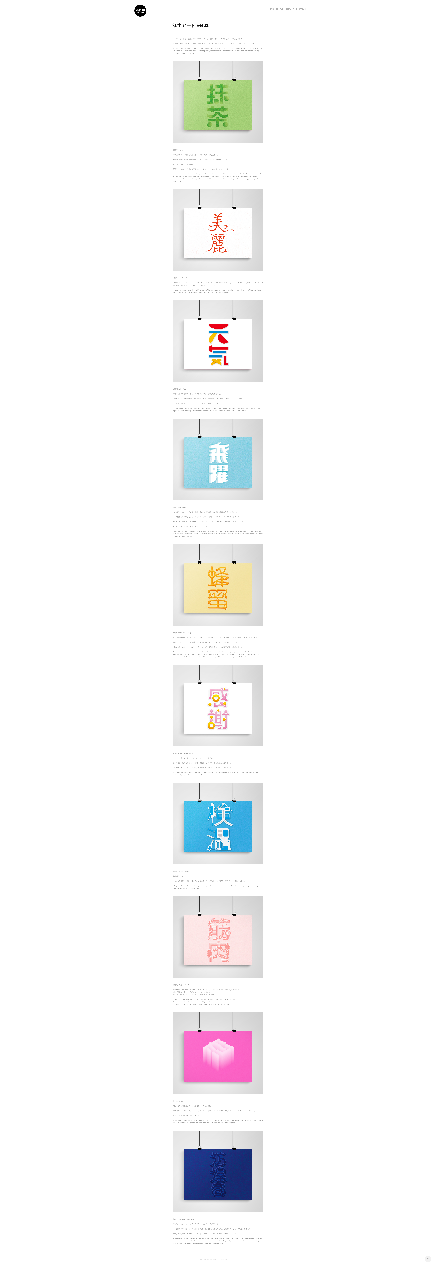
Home (271, 9)
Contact (290, 9)
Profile (279, 9)
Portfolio (301, 9)
